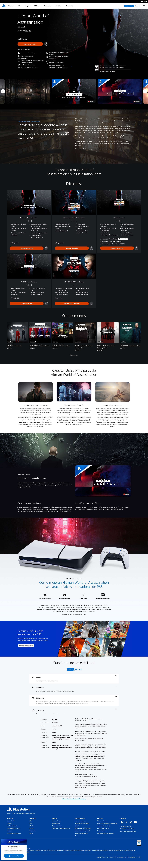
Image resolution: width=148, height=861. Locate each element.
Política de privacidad (107, 857)
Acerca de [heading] (10, 818)
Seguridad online (57, 826)
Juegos (27, 6)
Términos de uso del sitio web (123, 857)
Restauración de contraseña (82, 831)
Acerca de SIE (10, 821)
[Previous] (3, 91)
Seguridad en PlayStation (82, 823)
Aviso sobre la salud (103, 828)
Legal (98, 857)
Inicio (8, 813)
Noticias (58, 6)
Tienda (10, 6)
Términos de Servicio (103, 821)
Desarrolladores (101, 831)
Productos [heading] (32, 818)
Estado (77, 826)
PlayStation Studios (12, 826)
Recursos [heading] (100, 818)
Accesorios (47, 6)
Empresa (9, 831)
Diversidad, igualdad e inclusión (61, 828)
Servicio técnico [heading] (80, 818)
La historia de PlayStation (14, 833)
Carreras (9, 823)
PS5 (19, 6)
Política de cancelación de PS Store (107, 823)
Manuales (77, 836)
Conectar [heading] (123, 818)
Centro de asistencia (80, 821)
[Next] (145, 91)
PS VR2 (31, 826)
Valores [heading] (54, 818)
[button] (74, 91)
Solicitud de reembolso (81, 833)
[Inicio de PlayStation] (4, 6)
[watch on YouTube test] (91, 101)
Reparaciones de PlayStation (83, 828)
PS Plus (36, 6)
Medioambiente (56, 821)
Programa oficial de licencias (105, 833)
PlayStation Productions (13, 828)
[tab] (70, 669)
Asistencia (69, 6)
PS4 (30, 823)
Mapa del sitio (137, 857)
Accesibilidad (56, 823)
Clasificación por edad (103, 826)
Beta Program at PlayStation (128, 831)
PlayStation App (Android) (127, 828)
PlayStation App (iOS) (126, 826)
